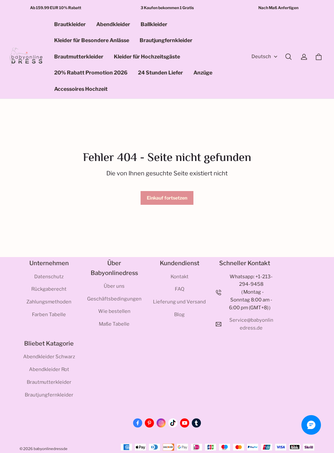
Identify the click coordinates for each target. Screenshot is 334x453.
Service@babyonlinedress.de (251, 324)
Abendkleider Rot (49, 369)
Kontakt (180, 277)
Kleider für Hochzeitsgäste (147, 57)
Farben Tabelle (49, 314)
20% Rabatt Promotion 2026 (91, 73)
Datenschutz (49, 277)
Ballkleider (154, 24)
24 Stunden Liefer (160, 73)
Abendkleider (113, 24)
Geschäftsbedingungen (114, 299)
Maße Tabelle (114, 324)
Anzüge (202, 73)
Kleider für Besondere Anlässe (91, 40)
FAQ (179, 289)
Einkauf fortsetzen (167, 198)
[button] (288, 56)
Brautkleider (70, 24)
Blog (179, 314)
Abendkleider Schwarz (49, 357)
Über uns (114, 286)
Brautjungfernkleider (166, 40)
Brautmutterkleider (78, 57)
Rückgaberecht (49, 289)
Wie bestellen (114, 311)
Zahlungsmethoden (48, 302)
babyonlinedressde (51, 448)
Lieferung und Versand (179, 302)
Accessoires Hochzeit (81, 89)
